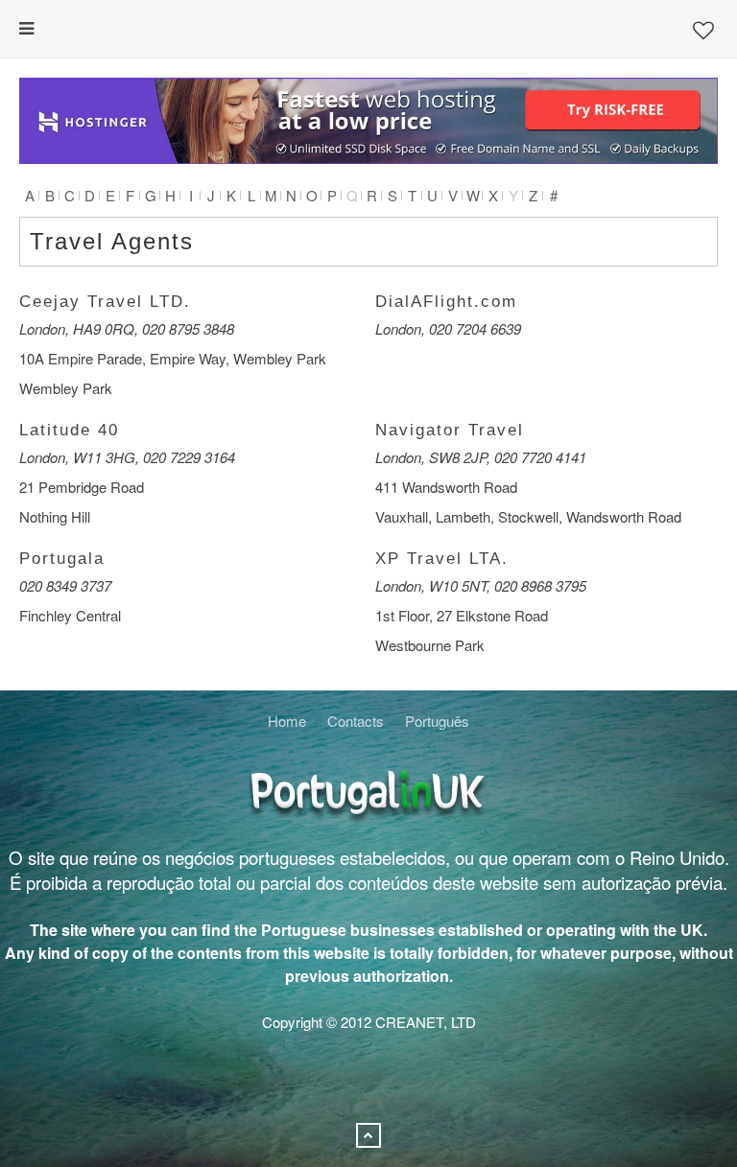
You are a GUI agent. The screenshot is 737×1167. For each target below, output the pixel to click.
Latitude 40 (69, 430)
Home (287, 721)
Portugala (62, 558)
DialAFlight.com (446, 301)
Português (437, 721)
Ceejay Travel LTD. (105, 301)
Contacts (355, 721)
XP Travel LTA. (442, 558)
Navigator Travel (449, 430)
